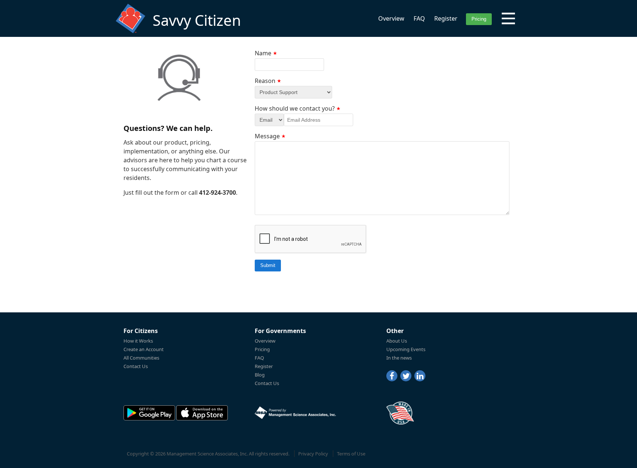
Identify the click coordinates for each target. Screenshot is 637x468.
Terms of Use (351, 453)
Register (445, 18)
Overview (391, 18)
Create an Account (143, 349)
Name (263, 53)
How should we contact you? (295, 108)
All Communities (141, 357)
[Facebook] (391, 375)
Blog (260, 374)
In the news (399, 357)
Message (267, 136)
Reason (265, 81)
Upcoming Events (405, 349)
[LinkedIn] (419, 375)
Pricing (262, 349)
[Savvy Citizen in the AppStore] (202, 412)
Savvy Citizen (197, 20)
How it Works (138, 340)
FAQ (419, 18)
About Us (396, 340)
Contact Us (135, 366)
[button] (508, 18)
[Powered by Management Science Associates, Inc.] (295, 412)
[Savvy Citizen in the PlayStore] (149, 412)
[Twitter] (405, 375)
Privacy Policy (313, 453)
